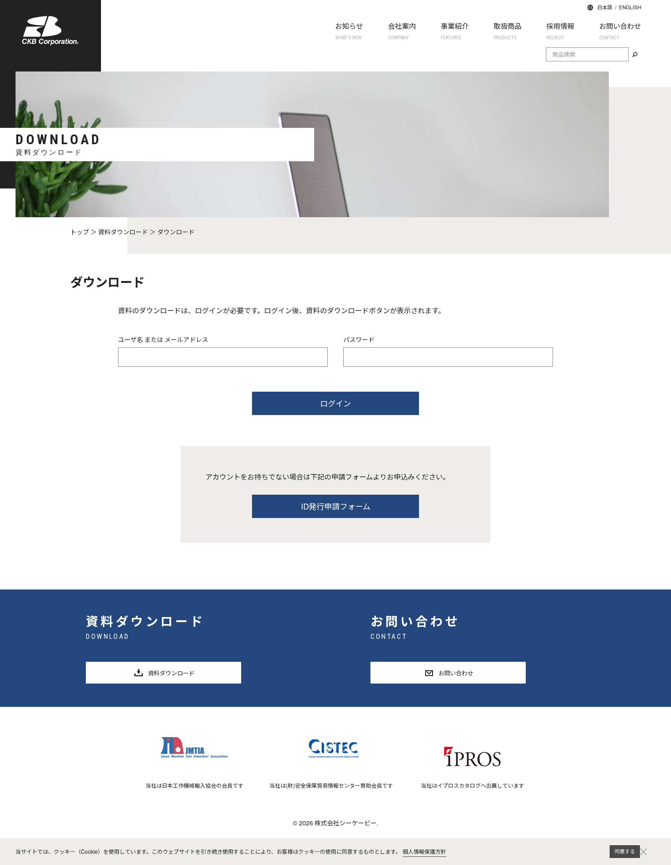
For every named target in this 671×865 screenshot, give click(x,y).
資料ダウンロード (123, 231)
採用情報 (560, 30)
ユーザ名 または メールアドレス (163, 339)
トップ (79, 231)
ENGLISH (630, 7)
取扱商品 (508, 30)
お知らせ (349, 30)
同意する (625, 851)
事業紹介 (455, 30)
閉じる (643, 851)
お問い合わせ (620, 30)
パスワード (358, 339)
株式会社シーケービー (50, 30)
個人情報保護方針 (424, 851)
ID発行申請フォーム (335, 506)
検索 (635, 55)
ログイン (335, 403)
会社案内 (402, 30)
